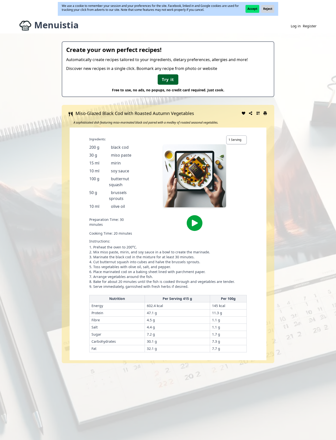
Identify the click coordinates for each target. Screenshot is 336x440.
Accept (252, 9)
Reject (267, 9)
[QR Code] (258, 113)
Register (310, 26)
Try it (168, 79)
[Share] (251, 113)
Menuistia (56, 25)
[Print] (265, 113)
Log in (296, 26)
